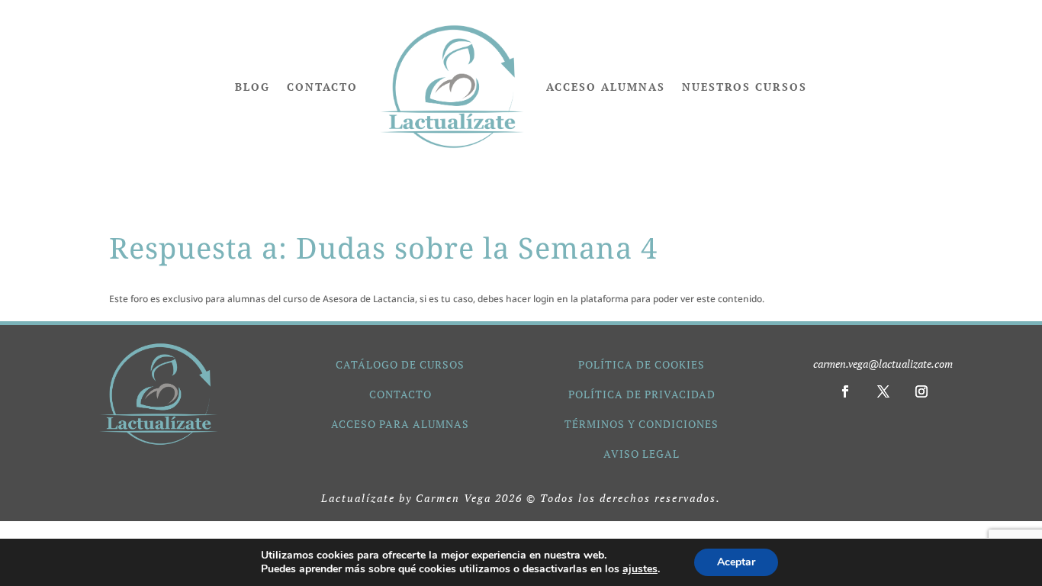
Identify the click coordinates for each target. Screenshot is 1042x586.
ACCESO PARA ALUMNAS (400, 424)
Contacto (322, 86)
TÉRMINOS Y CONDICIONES (641, 424)
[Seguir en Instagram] (921, 391)
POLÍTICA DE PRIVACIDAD (642, 394)
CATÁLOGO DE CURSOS (400, 364)
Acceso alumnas (605, 86)
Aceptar (736, 562)
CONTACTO (400, 394)
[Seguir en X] (883, 391)
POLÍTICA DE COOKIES (641, 364)
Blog (252, 86)
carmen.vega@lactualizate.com (883, 363)
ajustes (640, 569)
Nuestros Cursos (744, 86)
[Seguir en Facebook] (845, 391)
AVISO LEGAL (641, 453)
